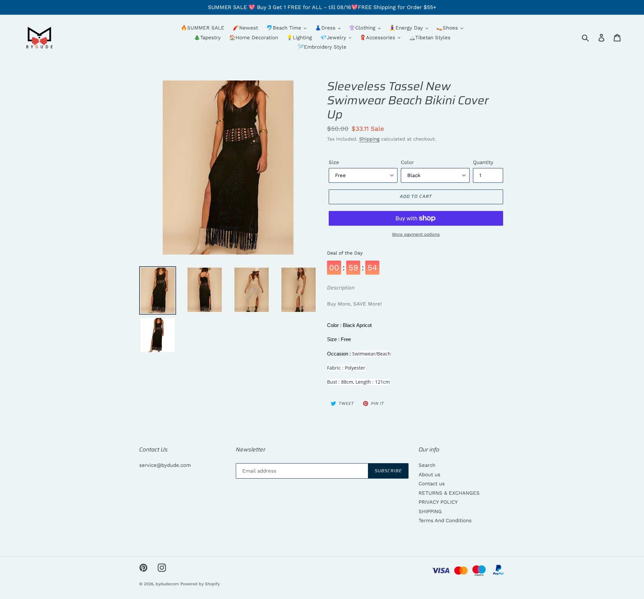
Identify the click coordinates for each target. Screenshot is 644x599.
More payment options (416, 234)
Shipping (369, 139)
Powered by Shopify (200, 584)
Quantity (483, 162)
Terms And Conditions (445, 521)
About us (429, 475)
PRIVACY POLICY (438, 502)
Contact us (432, 484)
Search (427, 465)
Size (334, 162)
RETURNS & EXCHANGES (449, 493)
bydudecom (167, 584)
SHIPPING (430, 511)
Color (407, 162)
